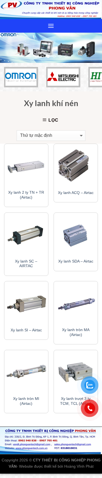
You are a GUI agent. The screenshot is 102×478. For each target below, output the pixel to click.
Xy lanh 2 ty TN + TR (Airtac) (26, 194)
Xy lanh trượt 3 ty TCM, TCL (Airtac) (75, 401)
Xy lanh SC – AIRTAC (26, 263)
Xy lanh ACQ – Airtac (76, 193)
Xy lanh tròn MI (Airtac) (26, 401)
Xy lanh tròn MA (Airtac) (75, 332)
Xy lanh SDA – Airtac (75, 261)
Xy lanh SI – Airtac (26, 330)
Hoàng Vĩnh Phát (79, 466)
